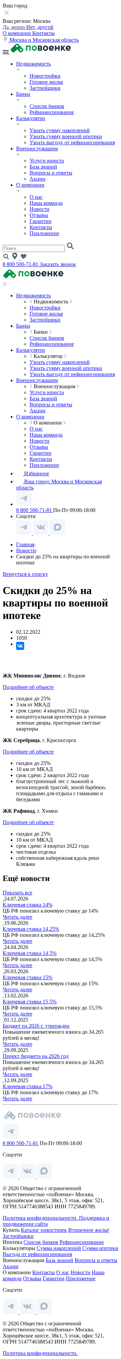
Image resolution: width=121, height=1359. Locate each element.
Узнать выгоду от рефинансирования (72, 142)
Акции (37, 179)
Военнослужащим (37, 148)
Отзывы (39, 215)
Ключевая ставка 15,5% (29, 1001)
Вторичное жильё (88, 1230)
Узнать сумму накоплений (60, 130)
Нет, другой (39, 27)
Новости (39, 209)
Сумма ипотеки (100, 1248)
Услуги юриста (47, 160)
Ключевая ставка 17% (27, 1086)
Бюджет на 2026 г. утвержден (36, 1026)
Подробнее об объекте (28, 687)
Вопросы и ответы (51, 173)
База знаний (43, 167)
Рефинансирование (52, 112)
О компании (17, 33)
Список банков (47, 106)
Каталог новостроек (44, 1230)
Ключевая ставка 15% (27, 977)
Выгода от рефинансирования (37, 1254)
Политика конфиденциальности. (41, 1218)
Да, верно (14, 27)
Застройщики (45, 88)
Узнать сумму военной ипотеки (66, 136)
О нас (36, 197)
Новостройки (45, 76)
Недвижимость (33, 64)
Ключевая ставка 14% (27, 905)
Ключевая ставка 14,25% (31, 929)
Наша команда (46, 203)
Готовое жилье (46, 82)
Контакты (43, 33)
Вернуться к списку (25, 574)
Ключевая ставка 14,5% (29, 953)
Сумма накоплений (59, 1248)
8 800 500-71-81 (21, 264)
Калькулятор (30, 118)
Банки (23, 94)
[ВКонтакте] (20, 646)
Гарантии (40, 221)
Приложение (44, 233)
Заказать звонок (58, 264)
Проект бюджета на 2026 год (36, 1056)
